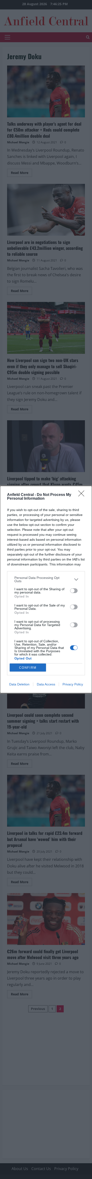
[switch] (74, 590)
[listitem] (46, 579)
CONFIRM (28, 667)
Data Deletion (19, 684)
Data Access (46, 684)
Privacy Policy (73, 684)
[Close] (82, 495)
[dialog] (46, 589)
